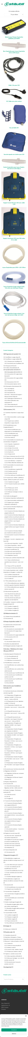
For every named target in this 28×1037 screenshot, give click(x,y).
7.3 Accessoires (7, 884)
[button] (26, 1016)
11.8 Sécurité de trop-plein (9, 591)
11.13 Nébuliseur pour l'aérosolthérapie (12, 458)
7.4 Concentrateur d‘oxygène (10, 891)
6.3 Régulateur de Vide (8, 771)
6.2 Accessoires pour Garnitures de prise (13, 769)
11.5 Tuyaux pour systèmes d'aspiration (12, 557)
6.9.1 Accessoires (8, 852)
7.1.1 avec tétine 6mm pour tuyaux (12, 864)
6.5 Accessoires (7, 783)
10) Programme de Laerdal (10, 354)
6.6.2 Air (6, 796)
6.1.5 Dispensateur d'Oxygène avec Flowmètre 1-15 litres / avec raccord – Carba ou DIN (13, 741)
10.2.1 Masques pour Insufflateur (12, 361)
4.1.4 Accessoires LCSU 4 (10, 637)
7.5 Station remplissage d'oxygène (11, 902)
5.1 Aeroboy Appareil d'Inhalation (11, 654)
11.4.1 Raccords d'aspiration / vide (12, 543)
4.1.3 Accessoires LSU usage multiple (13, 635)
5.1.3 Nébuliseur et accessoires (11, 660)
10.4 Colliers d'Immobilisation (10, 367)
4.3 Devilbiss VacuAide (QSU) (10, 643)
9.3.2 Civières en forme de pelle (11, 945)
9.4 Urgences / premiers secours (11, 953)
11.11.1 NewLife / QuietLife (11, 444)
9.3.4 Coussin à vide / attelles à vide (12, 949)
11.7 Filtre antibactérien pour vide (11, 580)
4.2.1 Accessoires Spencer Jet (11, 641)
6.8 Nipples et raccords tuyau (10, 833)
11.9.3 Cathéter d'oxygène (10, 610)
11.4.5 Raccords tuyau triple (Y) (11, 553)
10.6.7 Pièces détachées (10, 404)
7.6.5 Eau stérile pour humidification (13, 922)
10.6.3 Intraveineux (9, 392)
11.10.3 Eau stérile (8, 437)
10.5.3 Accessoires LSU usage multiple (13, 378)
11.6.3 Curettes (8, 578)
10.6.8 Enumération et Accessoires (12, 406)
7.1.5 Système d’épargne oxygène (12, 876)
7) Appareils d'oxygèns (9, 855)
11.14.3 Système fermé (9, 473)
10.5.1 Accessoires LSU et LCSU (12, 372)
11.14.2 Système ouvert (10, 471)
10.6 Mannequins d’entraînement (11, 386)
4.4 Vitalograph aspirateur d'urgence (12, 645)
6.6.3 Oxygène (7, 798)
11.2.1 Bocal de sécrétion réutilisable (13, 500)
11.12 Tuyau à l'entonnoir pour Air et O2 (13, 456)
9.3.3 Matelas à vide (9, 947)
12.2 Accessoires (7, 618)
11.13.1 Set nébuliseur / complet (12, 460)
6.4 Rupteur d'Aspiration (9, 781)
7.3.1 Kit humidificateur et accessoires (13, 887)
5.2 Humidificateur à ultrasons (10, 662)
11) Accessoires (7, 409)
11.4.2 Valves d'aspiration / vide (12, 545)
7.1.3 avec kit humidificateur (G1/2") (13, 870)
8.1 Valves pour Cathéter (9, 929)
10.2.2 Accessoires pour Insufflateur (13, 363)
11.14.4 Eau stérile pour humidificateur (13, 475)
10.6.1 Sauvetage (8, 388)
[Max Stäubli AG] (14, 4)
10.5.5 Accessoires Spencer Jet (11, 384)
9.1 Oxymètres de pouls (9, 935)
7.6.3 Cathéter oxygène (10, 919)
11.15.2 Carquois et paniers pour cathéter (14, 483)
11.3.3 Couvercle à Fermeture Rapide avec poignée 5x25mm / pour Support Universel (14, 521)
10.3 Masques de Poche (9, 365)
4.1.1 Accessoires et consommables (12, 629)
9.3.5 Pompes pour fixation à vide (12, 951)
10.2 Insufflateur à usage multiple (11, 359)
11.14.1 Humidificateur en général (12, 469)
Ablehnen (14, 1033)
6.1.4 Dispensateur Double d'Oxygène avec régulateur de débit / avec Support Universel (13, 735)
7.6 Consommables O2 (8, 912)
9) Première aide (7, 932)
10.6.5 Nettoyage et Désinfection (12, 398)
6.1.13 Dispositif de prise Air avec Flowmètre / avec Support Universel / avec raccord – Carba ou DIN (13, 719)
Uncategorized (7, 967)
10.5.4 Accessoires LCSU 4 (10, 382)
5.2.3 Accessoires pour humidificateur (13, 672)
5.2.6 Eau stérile (8, 682)
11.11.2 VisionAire (8, 446)
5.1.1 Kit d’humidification (10, 656)
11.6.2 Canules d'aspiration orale (12, 576)
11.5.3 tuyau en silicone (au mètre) (12, 568)
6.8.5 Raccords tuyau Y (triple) (11, 845)
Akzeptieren (14, 1029)
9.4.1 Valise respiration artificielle (12, 956)
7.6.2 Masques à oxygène (10, 917)
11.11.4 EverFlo (8, 452)
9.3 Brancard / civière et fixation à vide (12, 941)
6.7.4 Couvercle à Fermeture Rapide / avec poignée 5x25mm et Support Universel (13, 821)
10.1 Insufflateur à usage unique (11, 357)
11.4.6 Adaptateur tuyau (10, 555)
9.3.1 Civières (7, 943)
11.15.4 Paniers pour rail (10, 489)
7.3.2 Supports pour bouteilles (11, 889)
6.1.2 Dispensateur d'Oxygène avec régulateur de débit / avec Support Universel (12, 725)
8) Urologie (6, 926)
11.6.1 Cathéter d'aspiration (11, 574)
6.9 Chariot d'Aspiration (9, 849)
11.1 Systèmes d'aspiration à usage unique (13, 412)
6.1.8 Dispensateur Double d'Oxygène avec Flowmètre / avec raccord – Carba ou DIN (13, 758)
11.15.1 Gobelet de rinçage (10, 481)
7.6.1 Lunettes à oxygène (10, 915)
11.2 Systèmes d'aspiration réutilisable (12, 498)
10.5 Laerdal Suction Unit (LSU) (10, 369)
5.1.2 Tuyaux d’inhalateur (10, 658)
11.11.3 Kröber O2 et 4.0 (10, 448)
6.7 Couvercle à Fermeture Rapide (11, 800)
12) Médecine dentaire (9, 613)
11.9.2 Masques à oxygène (10, 608)
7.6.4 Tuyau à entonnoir (10, 920)
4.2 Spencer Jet (7, 639)
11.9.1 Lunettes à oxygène (10, 606)
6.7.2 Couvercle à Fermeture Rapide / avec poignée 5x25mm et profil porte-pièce (13, 809)
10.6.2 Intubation (8, 390)
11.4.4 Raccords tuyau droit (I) (11, 551)
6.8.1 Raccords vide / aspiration (12, 835)
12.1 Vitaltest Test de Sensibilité (11, 616)
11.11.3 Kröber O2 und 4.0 (10, 450)
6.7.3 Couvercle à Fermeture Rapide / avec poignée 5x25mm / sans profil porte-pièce (14, 815)
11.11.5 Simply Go (8, 454)
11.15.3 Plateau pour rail (10, 487)
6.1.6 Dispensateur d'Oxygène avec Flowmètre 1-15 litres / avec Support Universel (13, 746)
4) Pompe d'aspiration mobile (11, 621)
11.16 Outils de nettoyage (9, 496)
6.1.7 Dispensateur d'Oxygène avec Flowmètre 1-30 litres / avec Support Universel (13, 752)
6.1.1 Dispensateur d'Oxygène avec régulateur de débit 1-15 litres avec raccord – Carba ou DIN (12, 697)
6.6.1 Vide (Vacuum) (9, 794)
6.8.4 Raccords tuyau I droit (11, 843)
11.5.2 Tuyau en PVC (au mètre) (11, 566)
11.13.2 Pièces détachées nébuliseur (13, 462)
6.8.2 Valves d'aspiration (10, 837)
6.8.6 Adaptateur (8, 847)
